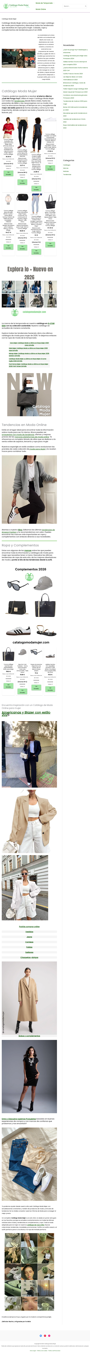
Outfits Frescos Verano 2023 (73, 74)
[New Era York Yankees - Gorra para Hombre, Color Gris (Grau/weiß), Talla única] (22, 652)
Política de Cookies (42, 1350)
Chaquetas (25, 957)
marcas (27, 550)
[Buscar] (86, 6)
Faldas (29, 947)
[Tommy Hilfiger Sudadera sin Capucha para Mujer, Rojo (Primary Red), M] (8, 128)
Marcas (65, 168)
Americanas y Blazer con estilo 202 (26, 713)
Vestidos (29, 931)
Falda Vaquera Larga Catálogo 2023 (75, 89)
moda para (37, 449)
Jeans (29, 937)
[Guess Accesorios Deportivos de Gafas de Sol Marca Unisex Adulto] (36, 653)
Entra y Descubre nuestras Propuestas (19, 1119)
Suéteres (29, 952)
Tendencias (67, 174)
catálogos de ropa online (35, 1225)
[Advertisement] (75, 29)
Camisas (29, 942)
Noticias (66, 171)
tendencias (19, 101)
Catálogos (66, 165)
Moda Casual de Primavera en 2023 (75, 92)
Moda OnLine (41, 9)
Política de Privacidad (54, 1350)
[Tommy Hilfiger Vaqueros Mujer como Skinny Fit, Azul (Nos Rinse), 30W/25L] (22, 133)
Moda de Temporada (44, 3)
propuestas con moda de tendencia (18, 434)
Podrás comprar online (29, 926)
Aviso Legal (33, 1350)
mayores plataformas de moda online (32, 437)
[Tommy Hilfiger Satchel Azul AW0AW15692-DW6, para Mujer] (8, 654)
